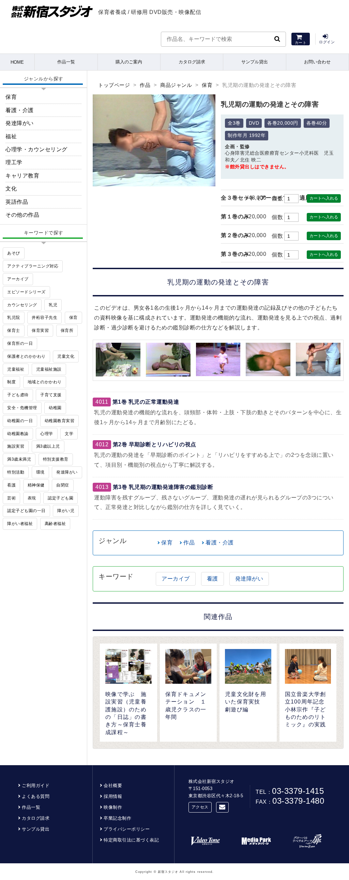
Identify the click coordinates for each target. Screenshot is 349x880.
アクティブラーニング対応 (32, 266)
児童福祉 (15, 369)
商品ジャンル (176, 85)
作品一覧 (66, 61)
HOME (17, 62)
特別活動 (15, 472)
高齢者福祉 (55, 523)
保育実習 (40, 330)
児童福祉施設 (49, 369)
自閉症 (62, 485)
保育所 (67, 330)
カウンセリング (22, 305)
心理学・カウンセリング (36, 149)
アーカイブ (176, 579)
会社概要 (113, 785)
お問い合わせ (317, 61)
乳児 (53, 305)
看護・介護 (220, 542)
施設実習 (15, 446)
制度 (11, 382)
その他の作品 (22, 215)
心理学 (46, 433)
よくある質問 (35, 796)
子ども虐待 (18, 394)
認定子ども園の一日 (26, 510)
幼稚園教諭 (18, 433)
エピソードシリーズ (26, 292)
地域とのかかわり (45, 382)
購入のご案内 (129, 61)
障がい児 (65, 510)
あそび (13, 253)
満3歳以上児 (48, 446)
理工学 (13, 162)
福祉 (11, 136)
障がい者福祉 (20, 523)
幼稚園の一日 (20, 420)
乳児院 (13, 317)
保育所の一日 (20, 343)
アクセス (200, 807)
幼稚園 (55, 407)
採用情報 (113, 796)
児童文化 (65, 356)
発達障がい (249, 579)
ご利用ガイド (35, 785)
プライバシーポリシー (127, 829)
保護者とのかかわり (26, 356)
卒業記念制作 (117, 818)
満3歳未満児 (19, 459)
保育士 (13, 330)
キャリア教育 (22, 176)
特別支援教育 (56, 459)
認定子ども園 (60, 498)
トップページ (114, 85)
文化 (11, 188)
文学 (69, 433)
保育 (207, 85)
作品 (145, 85)
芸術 (11, 498)
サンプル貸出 (254, 61)
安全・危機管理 (22, 407)
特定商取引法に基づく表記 (131, 840)
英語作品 (16, 202)
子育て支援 (51, 394)
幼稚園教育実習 (60, 420)
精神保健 (36, 485)
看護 (212, 579)
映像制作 (113, 807)
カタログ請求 (192, 61)
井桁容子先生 (44, 317)
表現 (32, 498)
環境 (40, 472)
